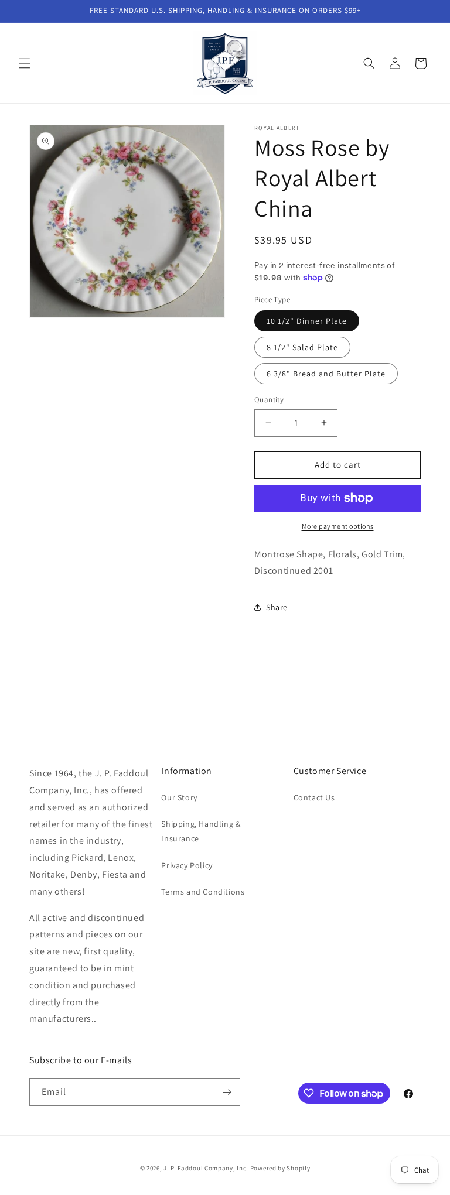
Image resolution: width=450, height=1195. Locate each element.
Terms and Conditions (202, 891)
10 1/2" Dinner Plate (307, 321)
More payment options (338, 526)
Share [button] (277, 607)
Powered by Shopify (280, 1168)
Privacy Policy (186, 865)
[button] (25, 63)
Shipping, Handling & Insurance (200, 831)
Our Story (179, 797)
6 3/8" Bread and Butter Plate (326, 373)
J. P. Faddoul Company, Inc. (205, 1168)
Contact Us (314, 797)
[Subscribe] (227, 1092)
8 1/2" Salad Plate (302, 347)
